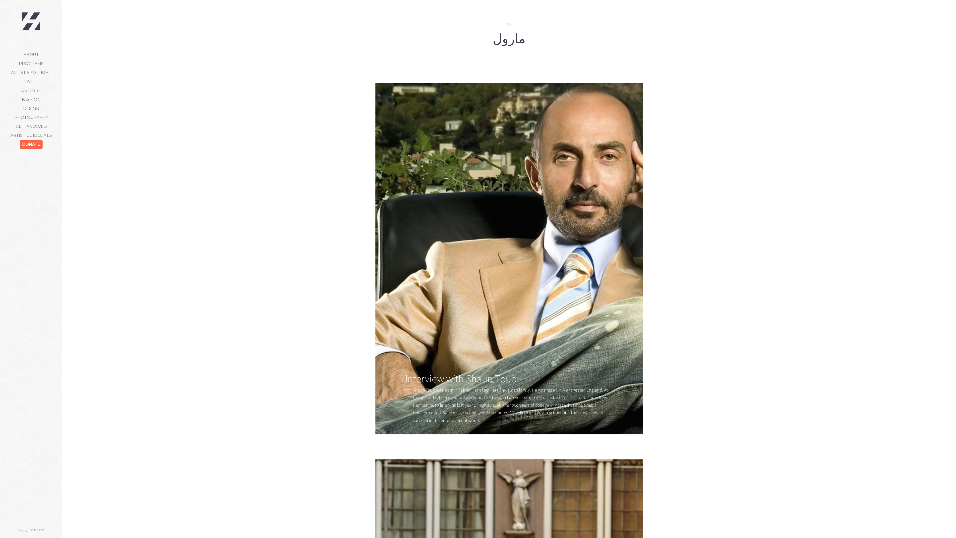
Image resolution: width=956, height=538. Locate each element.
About (31, 54)
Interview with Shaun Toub (461, 378)
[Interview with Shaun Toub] (509, 258)
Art (31, 81)
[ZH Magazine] (31, 21)
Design (31, 108)
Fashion (31, 99)
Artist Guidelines (31, 135)
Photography (31, 117)
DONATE (31, 144)
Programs (31, 63)
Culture (31, 90)
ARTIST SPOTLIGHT (31, 72)
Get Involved (31, 126)
